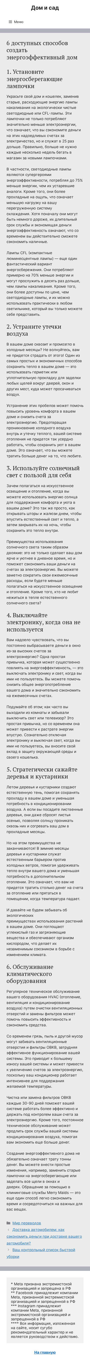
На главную (45, 1352)
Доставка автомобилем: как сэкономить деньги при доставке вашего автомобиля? (44, 1236)
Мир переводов (26, 1223)
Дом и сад (45, 7)
